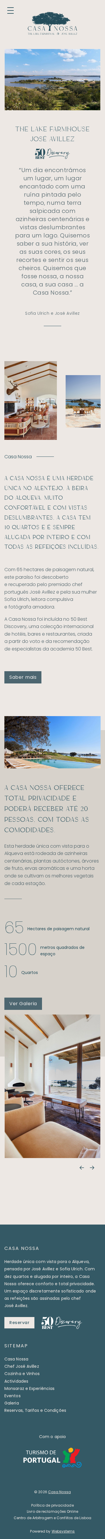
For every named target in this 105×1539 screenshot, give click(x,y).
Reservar (19, 1322)
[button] (81, 1168)
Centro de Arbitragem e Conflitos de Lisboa (52, 1517)
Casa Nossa (16, 1359)
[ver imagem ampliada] (52, 1086)
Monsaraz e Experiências (29, 1388)
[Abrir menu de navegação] (11, 11)
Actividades (16, 1381)
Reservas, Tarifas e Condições (35, 1410)
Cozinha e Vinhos (22, 1374)
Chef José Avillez (21, 1366)
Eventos (12, 1396)
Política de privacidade (52, 1505)
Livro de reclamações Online (52, 1511)
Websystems (63, 1531)
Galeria (11, 1403)
